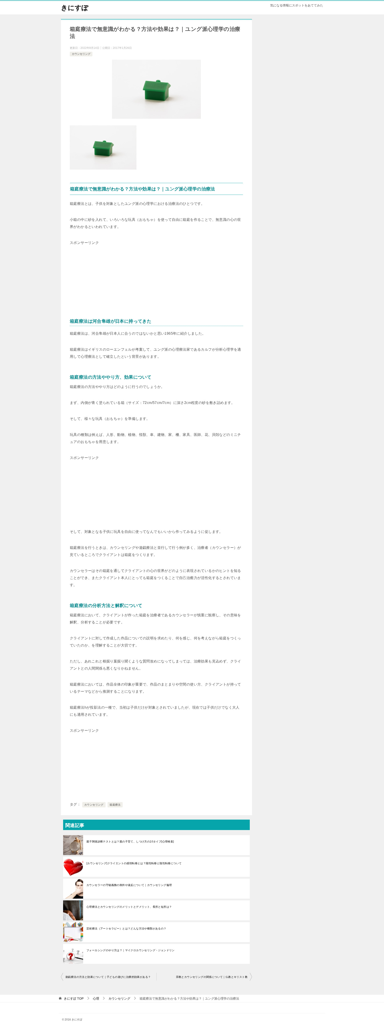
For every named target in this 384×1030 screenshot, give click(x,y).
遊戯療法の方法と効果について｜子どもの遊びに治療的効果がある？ (108, 977)
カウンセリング (81, 53)
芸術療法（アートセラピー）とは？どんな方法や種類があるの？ (126, 928)
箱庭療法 (115, 804)
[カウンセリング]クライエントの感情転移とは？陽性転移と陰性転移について (134, 863)
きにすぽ (74, 7)
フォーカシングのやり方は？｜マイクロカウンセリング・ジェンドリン (130, 950)
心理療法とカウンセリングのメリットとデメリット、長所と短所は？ (129, 906)
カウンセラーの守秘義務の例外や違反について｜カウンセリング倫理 (129, 885)
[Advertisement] (103, 274)
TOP (74, 998)
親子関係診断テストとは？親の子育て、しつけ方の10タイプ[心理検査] (130, 841)
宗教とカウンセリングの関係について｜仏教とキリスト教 (212, 977)
